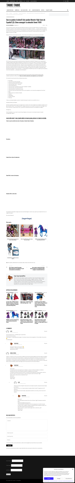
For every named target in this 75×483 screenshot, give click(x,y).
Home (7, 13)
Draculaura (20, 262)
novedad (26, 262)
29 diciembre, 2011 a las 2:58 (14, 354)
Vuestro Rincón (36, 10)
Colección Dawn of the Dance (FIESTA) (15, 87)
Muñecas (20, 1)
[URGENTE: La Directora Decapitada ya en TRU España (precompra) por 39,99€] (12, 315)
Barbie (8, 1)
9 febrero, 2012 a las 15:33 (25, 396)
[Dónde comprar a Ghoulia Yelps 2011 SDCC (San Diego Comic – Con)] (26, 297)
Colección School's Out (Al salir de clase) (15, 89)
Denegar (58, 478)
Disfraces (10, 97)
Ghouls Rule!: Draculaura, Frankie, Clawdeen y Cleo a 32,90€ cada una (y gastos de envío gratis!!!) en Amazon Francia (26, 321)
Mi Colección (24, 10)
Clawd (8, 262)
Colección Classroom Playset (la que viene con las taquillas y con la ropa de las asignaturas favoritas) (26, 90)
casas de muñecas (33, 1)
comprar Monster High (16, 262)
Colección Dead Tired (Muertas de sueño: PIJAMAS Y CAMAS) (19, 86)
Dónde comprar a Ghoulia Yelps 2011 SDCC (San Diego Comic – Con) (26, 302)
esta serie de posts (10, 74)
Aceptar (48, 478)
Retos (42, 10)
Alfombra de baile (11, 96)
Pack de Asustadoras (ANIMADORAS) (15, 82)
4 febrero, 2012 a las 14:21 (22, 383)
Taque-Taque (30, 283)
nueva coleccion (29, 262)
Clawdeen (11, 262)
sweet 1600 (33, 262)
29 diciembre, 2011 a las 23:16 (18, 366)
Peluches (10, 94)
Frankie (24, 262)
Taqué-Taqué (49, 10)
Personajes (10, 80)
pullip (17, 1)
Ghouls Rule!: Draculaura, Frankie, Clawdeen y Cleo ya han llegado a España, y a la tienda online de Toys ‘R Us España (41, 321)
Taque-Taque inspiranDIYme (19, 276)
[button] (72, 469)
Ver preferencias (69, 478)
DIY (24, 1)
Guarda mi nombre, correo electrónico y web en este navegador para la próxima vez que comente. (24, 442)
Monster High (12, 1)
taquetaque (16, 343)
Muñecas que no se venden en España (15, 92)
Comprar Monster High (22, 13)
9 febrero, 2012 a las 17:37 (14, 332)
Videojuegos (10, 95)
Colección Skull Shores (12, 85)
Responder (45, 331)
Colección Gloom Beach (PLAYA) (14, 81)
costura (27, 1)
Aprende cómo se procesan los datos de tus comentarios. (32, 448)
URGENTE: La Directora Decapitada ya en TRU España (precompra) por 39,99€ (12, 321)
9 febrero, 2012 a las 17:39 (18, 344)
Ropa (9, 91)
